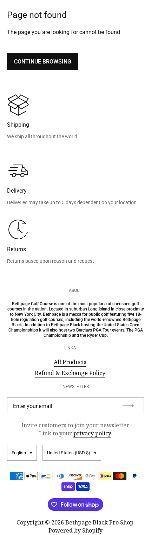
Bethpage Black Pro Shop (99, 522)
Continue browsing (42, 61)
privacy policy (92, 433)
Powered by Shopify (75, 530)
